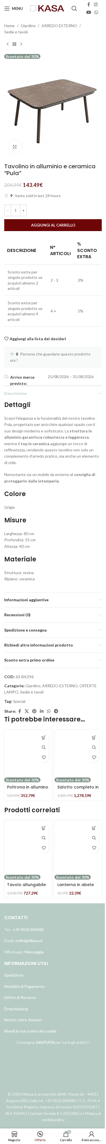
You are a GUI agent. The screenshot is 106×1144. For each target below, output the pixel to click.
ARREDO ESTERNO (59, 25)
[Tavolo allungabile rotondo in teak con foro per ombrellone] (28, 847)
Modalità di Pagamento (24, 986)
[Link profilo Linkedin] (41, 711)
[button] (44, 737)
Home (9, 25)
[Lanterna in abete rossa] (78, 847)
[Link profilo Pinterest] (34, 711)
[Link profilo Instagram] (95, 4)
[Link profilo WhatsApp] (96, 12)
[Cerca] (74, 8)
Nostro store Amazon (23, 1019)
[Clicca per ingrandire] (14, 146)
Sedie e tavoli (16, 31)
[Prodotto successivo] (21, 44)
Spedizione (13, 975)
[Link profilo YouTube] (89, 12)
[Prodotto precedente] (7, 44)
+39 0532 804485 (28, 929)
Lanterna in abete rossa (75, 887)
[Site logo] (47, 8)
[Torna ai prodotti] (14, 44)
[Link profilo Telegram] (56, 711)
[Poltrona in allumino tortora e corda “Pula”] (28, 753)
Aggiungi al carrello (53, 225)
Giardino (28, 25)
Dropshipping (16, 1008)
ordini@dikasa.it (29, 940)
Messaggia (34, 951)
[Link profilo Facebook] (88, 4)
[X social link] (27, 711)
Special (19, 701)
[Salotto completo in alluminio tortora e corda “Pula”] (78, 753)
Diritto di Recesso (20, 997)
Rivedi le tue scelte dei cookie (30, 1031)
